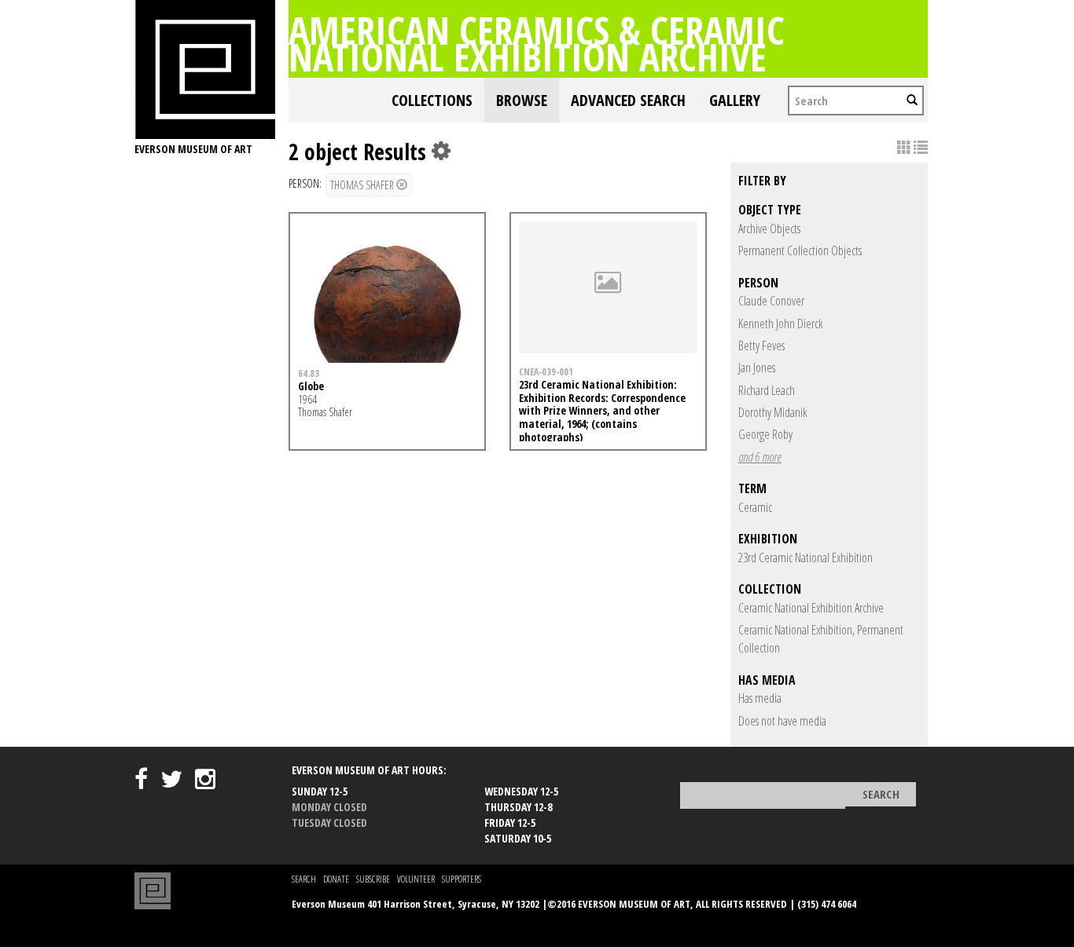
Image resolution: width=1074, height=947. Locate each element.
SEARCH (304, 879)
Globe (311, 385)
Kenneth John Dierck (780, 323)
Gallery (734, 100)
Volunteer (416, 879)
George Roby (765, 434)
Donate (336, 879)
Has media (760, 698)
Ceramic (755, 507)
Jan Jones (756, 367)
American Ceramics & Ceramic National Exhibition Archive (537, 43)
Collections (432, 100)
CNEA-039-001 (546, 371)
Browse (521, 100)
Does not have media (782, 720)
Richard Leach (766, 390)
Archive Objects (769, 228)
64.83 (308, 373)
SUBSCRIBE (373, 879)
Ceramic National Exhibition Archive (811, 607)
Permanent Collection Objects (800, 250)
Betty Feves (761, 345)
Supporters (461, 879)
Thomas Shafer (363, 184)
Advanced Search (628, 100)
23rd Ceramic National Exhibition (805, 557)
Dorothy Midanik (772, 412)
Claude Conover (771, 300)
